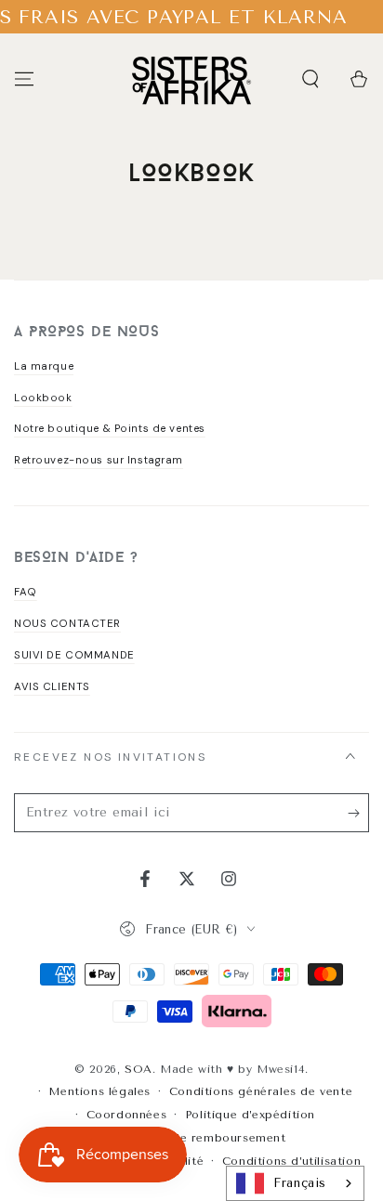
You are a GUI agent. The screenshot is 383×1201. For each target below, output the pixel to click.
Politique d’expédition (250, 1114)
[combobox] (295, 1183)
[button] (310, 79)
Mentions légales (99, 1091)
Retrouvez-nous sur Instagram (98, 460)
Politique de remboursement (200, 1137)
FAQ (25, 592)
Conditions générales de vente (260, 1091)
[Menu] (24, 79)
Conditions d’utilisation (291, 1161)
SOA (138, 1069)
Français (299, 1183)
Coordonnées (126, 1114)
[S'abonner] (358, 813)
